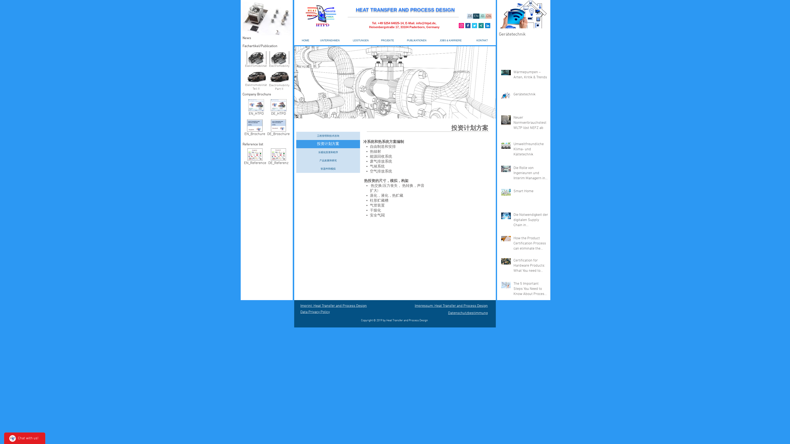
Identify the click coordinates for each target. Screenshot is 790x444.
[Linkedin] (487, 25)
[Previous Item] (505, 14)
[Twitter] (474, 25)
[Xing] (481, 25)
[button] (267, 17)
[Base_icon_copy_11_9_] (468, 25)
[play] (487, 114)
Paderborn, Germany (424, 27)
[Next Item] (542, 14)
